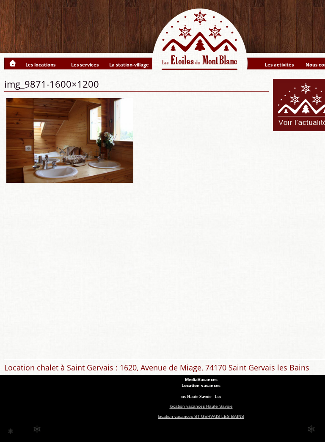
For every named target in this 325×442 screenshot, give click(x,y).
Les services (85, 64)
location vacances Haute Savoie (201, 406)
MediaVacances (201, 379)
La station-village (129, 64)
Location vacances (201, 385)
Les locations (40, 64)
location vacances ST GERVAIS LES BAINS (201, 416)
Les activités (279, 64)
